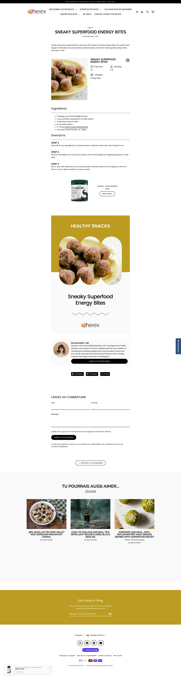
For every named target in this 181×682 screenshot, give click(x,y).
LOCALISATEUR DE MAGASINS (118, 9)
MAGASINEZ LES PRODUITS (61, 9)
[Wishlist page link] (137, 12)
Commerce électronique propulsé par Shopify (99, 665)
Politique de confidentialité (90, 444)
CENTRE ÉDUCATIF (69, 14)
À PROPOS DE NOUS (89, 9)
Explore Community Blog (99, 361)
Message (55, 414)
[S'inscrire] (109, 614)
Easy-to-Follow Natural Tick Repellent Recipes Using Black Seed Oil (90, 535)
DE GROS (87, 14)
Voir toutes (90, 491)
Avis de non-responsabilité (87, 656)
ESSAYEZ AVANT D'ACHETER (108, 14)
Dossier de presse (105, 656)
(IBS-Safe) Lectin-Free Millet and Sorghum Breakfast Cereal (46, 535)
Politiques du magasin (67, 656)
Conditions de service (113, 444)
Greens (90, 28)
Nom (53, 403)
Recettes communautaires (91, 463)
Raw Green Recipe (137, 540)
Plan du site (118, 656)
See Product (107, 193)
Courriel (94, 403)
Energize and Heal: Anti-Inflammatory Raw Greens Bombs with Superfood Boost (134, 535)
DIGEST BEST (19, 669)
